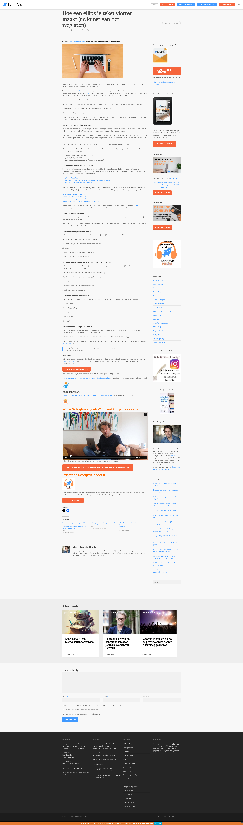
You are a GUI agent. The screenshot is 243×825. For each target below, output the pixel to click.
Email (105, 696)
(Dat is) (71, 178)
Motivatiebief (157, 315)
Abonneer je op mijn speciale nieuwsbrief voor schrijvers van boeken (87, 395)
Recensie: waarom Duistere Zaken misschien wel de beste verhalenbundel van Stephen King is (105, 746)
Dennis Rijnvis (70, 30)
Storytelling (157, 335)
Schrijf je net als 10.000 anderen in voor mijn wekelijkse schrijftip (86, 378)
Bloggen (156, 288)
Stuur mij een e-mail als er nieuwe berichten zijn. (82, 714)
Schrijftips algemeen (89, 30)
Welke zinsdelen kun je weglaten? (74, 196)
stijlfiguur (137, 205)
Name (65, 696)
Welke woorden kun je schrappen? (74, 194)
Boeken (155, 296)
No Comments (173, 23)
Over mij (173, 465)
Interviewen (157, 307)
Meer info (158, 823)
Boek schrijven (158, 292)
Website (146, 696)
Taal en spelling (158, 339)
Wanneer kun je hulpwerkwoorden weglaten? (78, 199)
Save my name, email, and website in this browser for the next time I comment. (93, 705)
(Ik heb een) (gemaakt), (79, 182)
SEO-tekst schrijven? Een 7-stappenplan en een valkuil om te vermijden (129, 524)
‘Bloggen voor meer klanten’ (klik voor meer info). (166, 746)
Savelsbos (173, 456)
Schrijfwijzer (67, 343)
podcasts (156, 319)
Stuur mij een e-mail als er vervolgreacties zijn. (82, 710)
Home (70, 41)
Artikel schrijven (159, 280)
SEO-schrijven (158, 327)
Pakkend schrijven (69, 361)
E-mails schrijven (159, 300)
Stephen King (158, 331)
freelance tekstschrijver (79, 91)
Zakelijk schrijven (159, 342)
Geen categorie (158, 303)
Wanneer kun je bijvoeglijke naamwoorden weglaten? (82, 201)
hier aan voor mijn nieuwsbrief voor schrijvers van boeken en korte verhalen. (166, 82)
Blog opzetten (158, 284)
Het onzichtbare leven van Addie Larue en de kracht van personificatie (104, 762)
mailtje (88, 93)
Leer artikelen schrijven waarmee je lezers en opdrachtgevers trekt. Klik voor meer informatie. (166, 185)
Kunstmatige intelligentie (162, 311)
